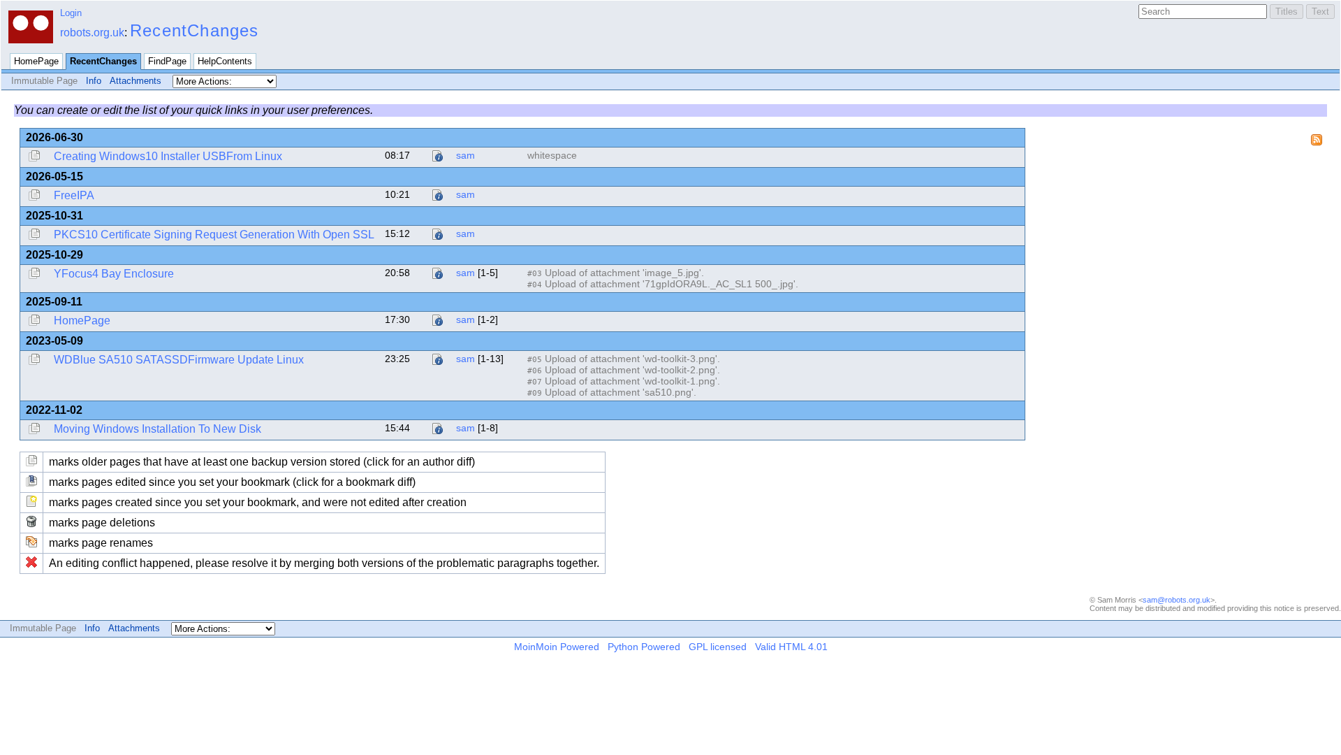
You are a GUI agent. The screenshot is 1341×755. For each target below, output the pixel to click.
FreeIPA (74, 195)
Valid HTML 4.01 (791, 646)
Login (71, 13)
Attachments (135, 81)
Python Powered (644, 646)
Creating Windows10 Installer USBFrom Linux (168, 156)
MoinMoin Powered (556, 646)
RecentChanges (194, 30)
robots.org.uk (92, 32)
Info (93, 81)
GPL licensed (718, 646)
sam (465, 155)
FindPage (167, 61)
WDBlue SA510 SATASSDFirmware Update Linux (179, 360)
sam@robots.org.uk (1176, 600)
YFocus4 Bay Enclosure (114, 274)
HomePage (36, 61)
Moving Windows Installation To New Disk (157, 429)
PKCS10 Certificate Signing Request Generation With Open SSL (214, 234)
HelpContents (225, 61)
